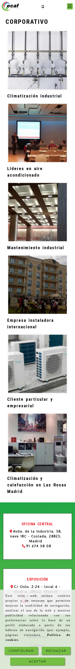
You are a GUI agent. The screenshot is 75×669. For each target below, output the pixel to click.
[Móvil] (42, 6)
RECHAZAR (56, 651)
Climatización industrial (34, 96)
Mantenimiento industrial (35, 247)
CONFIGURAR (21, 651)
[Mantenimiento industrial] (37, 212)
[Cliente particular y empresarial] (37, 364)
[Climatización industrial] (37, 60)
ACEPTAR (37, 661)
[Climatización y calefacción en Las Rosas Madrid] (37, 443)
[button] (70, 6)
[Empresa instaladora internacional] (37, 285)
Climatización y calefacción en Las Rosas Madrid (37, 485)
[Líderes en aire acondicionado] (37, 133)
